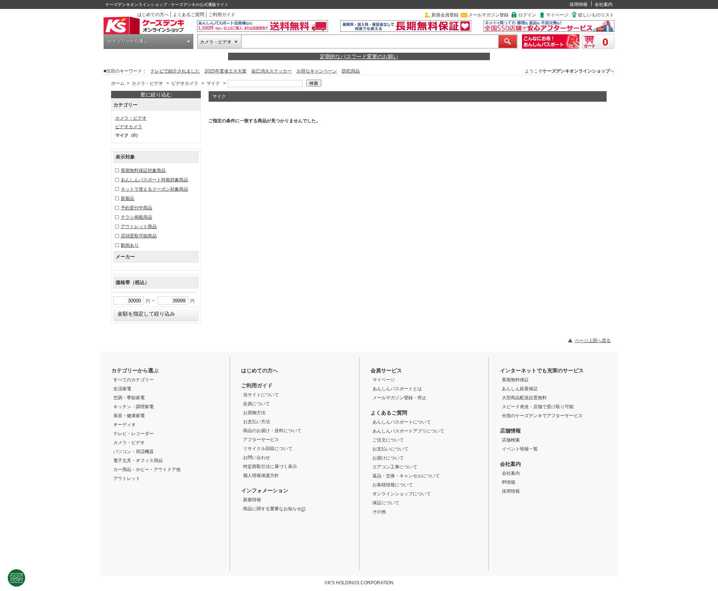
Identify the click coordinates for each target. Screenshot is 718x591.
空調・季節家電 (129, 397)
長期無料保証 (515, 379)
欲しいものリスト (596, 15)
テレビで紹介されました (175, 71)
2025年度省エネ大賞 (225, 71)
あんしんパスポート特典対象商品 (154, 179)
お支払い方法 (256, 421)
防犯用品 (351, 71)
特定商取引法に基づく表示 (270, 466)
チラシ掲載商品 (136, 217)
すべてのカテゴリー (133, 379)
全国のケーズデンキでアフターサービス (542, 415)
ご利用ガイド (221, 14)
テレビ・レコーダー (133, 433)
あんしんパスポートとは (397, 388)
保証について (385, 502)
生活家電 (122, 388)
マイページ (557, 15)
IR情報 (508, 482)
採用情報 (578, 4)
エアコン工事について (394, 467)
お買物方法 (254, 412)
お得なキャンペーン (317, 71)
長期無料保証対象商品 (143, 170)
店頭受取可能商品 (139, 235)
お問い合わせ (256, 457)
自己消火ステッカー (271, 71)
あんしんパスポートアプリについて (408, 431)
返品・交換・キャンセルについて (406, 475)
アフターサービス (261, 439)
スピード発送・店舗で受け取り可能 (538, 406)
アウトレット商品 (139, 226)
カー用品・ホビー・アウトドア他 (147, 469)
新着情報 (252, 499)
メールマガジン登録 (488, 15)
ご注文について (388, 440)
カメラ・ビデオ (215, 41)
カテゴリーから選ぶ (128, 41)
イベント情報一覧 (520, 449)
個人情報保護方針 (261, 475)
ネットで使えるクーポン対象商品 (154, 189)
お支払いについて (390, 449)
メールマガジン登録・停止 (399, 397)
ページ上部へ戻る (593, 340)
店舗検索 (511, 440)
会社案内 (604, 4)
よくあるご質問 (188, 14)
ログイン (527, 15)
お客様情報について (392, 484)
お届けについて (388, 458)
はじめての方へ (153, 14)
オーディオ (124, 424)
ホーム (118, 83)
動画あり (130, 245)
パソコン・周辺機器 (133, 451)
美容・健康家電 (129, 415)
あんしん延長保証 (520, 388)
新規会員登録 (445, 15)
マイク (213, 83)
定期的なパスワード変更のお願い (359, 56)
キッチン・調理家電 (133, 406)
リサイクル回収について (267, 448)
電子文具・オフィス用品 (138, 460)
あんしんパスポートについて (401, 422)
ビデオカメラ (184, 83)
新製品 (127, 198)
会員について (256, 403)
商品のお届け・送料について (272, 430)
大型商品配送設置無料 (524, 397)
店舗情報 (510, 431)
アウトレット (126, 478)
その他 (379, 511)
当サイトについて (261, 394)
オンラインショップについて (401, 493)
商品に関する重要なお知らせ (272, 508)
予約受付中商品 (136, 207)
